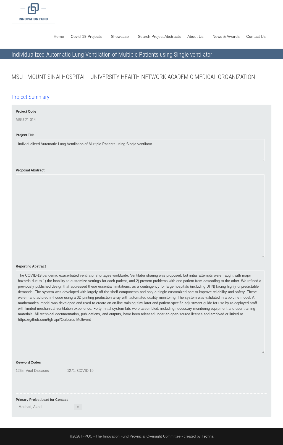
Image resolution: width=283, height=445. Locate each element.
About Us (196, 36)
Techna (207, 436)
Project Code (26, 111)
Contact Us (256, 36)
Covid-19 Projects (87, 36)
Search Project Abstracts (159, 36)
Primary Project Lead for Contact (42, 400)
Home (59, 36)
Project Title (25, 135)
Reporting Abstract (31, 266)
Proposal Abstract (30, 170)
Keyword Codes (28, 362)
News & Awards (226, 36)
